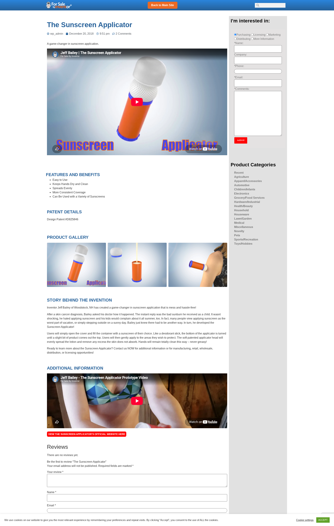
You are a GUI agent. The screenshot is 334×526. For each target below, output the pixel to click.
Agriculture (241, 176)
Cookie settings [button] (305, 520)
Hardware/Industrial (247, 201)
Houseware (241, 214)
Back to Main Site (162, 5)
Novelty (239, 231)
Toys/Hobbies (243, 243)
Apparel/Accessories (248, 181)
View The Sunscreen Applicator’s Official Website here (86, 434)
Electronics (241, 193)
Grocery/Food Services (249, 197)
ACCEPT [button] (323, 520)
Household (241, 210)
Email (51, 505)
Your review (55, 472)
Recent (239, 172)
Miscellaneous (243, 227)
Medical (239, 222)
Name (51, 492)
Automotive (241, 185)
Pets (237, 235)
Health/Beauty (243, 206)
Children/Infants (244, 189)
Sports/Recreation (246, 239)
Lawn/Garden (243, 218)
